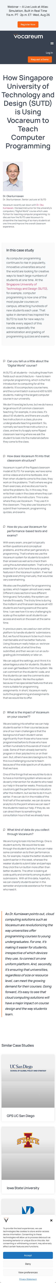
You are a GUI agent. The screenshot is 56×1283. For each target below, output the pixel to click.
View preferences (28, 1272)
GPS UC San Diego (20, 1116)
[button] (51, 1220)
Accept (28, 1255)
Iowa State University (22, 1188)
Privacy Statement (28, 1279)
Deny (28, 1263)
